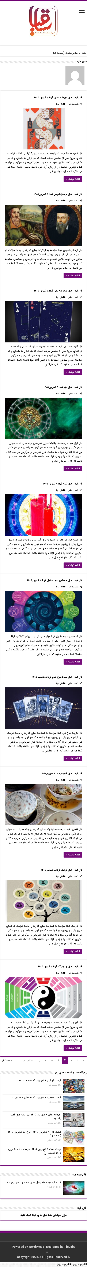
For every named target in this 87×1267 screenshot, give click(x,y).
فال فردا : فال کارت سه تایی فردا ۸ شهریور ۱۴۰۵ (58, 291)
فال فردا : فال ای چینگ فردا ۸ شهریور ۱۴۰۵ (60, 967)
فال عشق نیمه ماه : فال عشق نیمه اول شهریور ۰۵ (34, 1182)
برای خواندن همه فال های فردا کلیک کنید (43, 1215)
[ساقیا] (43, 21)
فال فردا (59, 104)
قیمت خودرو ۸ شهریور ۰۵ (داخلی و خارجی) (36, 1097)
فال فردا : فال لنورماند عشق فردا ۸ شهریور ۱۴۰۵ (58, 98)
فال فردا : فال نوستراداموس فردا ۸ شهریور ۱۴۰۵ (58, 194)
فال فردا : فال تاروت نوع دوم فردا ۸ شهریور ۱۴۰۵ (57, 677)
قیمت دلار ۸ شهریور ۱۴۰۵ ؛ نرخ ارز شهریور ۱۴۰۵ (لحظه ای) (34, 1134)
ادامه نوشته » (73, 179)
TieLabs (69, 1247)
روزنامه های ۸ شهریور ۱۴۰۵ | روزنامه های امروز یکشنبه (35, 1116)
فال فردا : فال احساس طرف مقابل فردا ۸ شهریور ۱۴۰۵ (54, 580)
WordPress (36, 1247)
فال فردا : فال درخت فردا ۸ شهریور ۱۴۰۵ (61, 870)
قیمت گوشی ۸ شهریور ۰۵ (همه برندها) (39, 1080)
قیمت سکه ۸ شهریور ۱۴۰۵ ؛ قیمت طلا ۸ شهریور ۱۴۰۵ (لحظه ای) (34, 1151)
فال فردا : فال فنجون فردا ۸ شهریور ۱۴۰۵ (61, 774)
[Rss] (46, 1252)
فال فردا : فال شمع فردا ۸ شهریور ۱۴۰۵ (62, 484)
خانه (84, 53)
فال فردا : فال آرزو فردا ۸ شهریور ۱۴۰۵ (63, 387)
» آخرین (28, 1060)
